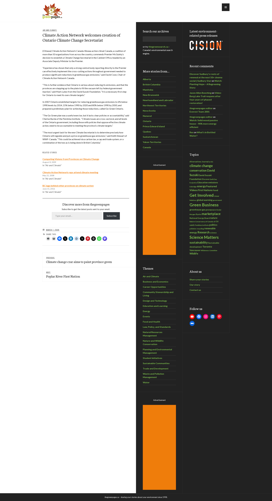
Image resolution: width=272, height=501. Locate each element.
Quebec (147, 131)
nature (213, 218)
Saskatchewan (150, 136)
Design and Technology (155, 300)
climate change (201, 166)
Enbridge (193, 187)
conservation (198, 170)
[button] (226, 7)
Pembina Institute (202, 225)
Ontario (147, 121)
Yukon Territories (152, 142)
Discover (206, 179)
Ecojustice (193, 183)
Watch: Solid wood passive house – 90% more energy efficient (204, 123)
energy (201, 186)
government (217, 200)
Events (146, 316)
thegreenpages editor (201, 108)
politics (213, 224)
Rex (192, 132)
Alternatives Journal (199, 161)
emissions (213, 182)
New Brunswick (151, 95)
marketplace (211, 214)
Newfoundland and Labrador (158, 100)
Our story (195, 284)
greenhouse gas (197, 209)
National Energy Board (200, 218)
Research (203, 232)
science (213, 233)
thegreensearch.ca (158, 46)
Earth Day (213, 179)
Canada (147, 147)
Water (146, 382)
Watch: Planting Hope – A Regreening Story (206, 84)
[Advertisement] (159, 212)
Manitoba (148, 89)
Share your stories (199, 279)
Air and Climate (50, 30)
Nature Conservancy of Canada (201, 221)
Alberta (147, 79)
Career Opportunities (154, 286)
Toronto (207, 246)
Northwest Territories (154, 105)
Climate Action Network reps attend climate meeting (70, 172)
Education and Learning (155, 306)
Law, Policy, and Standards (157, 327)
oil (214, 221)
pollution (193, 229)
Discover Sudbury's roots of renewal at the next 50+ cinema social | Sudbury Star (206, 77)
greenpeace (211, 210)
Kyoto (198, 214)
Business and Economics (155, 281)
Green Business (204, 204)
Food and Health (151, 321)
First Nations (205, 190)
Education (202, 182)
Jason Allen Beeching (200, 92)
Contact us (195, 290)
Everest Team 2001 (200, 111)
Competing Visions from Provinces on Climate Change (70, 159)
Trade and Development (155, 368)
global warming (204, 200)
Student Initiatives (152, 358)
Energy (146, 311)
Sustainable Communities (156, 363)
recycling (200, 229)
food (215, 190)
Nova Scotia (149, 110)
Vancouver (195, 250)
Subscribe (111, 215)
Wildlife (194, 253)
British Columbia (151, 84)
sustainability (199, 242)
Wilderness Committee (209, 250)
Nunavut (147, 115)
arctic (211, 162)
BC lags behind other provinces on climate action (68, 185)
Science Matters (204, 237)
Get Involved (202, 195)
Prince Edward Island (154, 126)
